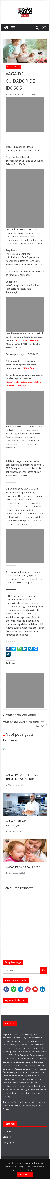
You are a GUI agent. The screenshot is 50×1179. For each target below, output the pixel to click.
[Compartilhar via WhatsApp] (19, 649)
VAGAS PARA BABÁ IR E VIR (23, 867)
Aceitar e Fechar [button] (25, 1174)
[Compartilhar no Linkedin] (24, 649)
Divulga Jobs (8, 1142)
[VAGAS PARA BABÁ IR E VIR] (25, 840)
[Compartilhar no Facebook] (8, 649)
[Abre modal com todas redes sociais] (8, 654)
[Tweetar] (13, 649)
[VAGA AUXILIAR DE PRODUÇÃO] (25, 794)
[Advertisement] (25, 114)
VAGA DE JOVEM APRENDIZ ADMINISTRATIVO (23, 724)
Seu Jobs (7, 1131)
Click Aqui (29, 368)
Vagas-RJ (7, 1136)
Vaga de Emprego (13, 67)
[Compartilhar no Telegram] (30, 649)
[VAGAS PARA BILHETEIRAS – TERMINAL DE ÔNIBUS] (25, 748)
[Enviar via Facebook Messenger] (35, 649)
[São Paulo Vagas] (6, 27)
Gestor (33, 94)
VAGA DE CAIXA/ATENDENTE (21, 715)
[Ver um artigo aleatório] (43, 27)
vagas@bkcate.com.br (27, 340)
